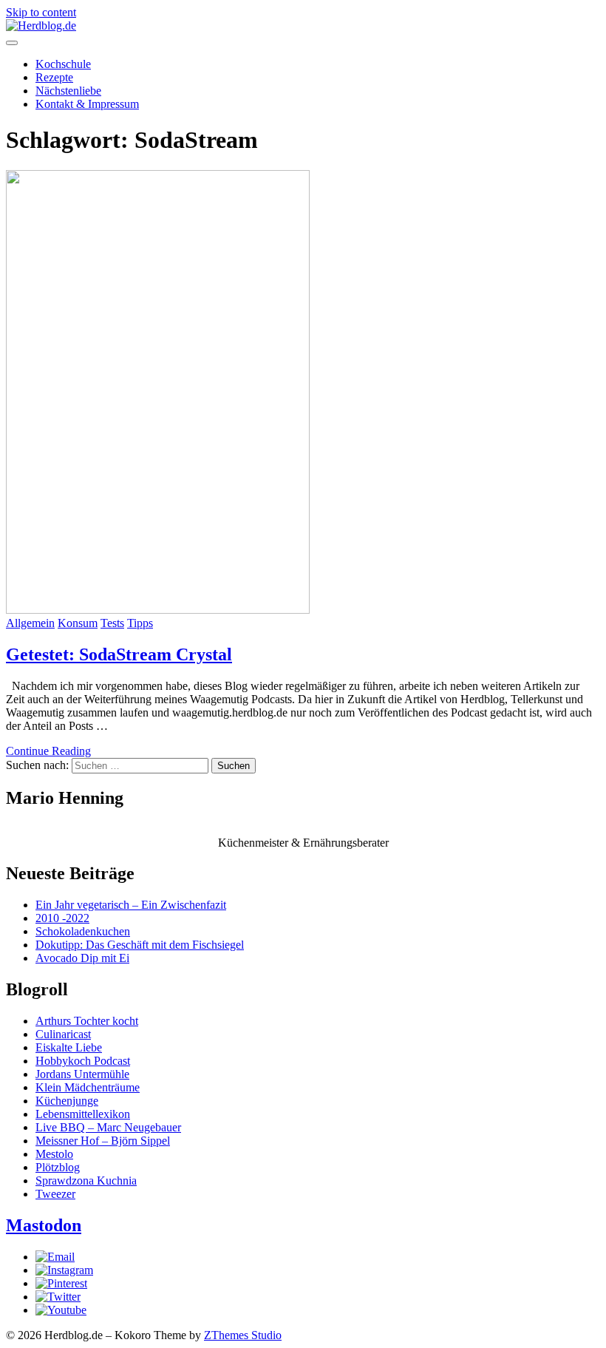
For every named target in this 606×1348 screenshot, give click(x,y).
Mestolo (54, 1154)
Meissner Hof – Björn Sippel (102, 1140)
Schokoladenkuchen (82, 931)
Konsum (78, 623)
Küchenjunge (66, 1100)
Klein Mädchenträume (87, 1087)
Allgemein (30, 623)
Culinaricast (63, 1034)
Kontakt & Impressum (87, 104)
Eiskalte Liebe (68, 1047)
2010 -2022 (62, 918)
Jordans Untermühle (82, 1074)
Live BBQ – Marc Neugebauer (108, 1127)
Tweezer (55, 1194)
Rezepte (54, 77)
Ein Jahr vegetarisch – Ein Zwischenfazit (130, 904)
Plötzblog (57, 1167)
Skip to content (41, 12)
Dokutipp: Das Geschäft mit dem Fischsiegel (139, 944)
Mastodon (43, 1225)
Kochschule (63, 64)
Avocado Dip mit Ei (82, 958)
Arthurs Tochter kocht (86, 1021)
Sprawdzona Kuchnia (86, 1180)
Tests (112, 623)
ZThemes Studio (243, 1335)
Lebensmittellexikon (82, 1114)
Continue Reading (48, 751)
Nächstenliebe (68, 90)
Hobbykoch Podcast (82, 1060)
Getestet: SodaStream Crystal (119, 654)
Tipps (140, 623)
